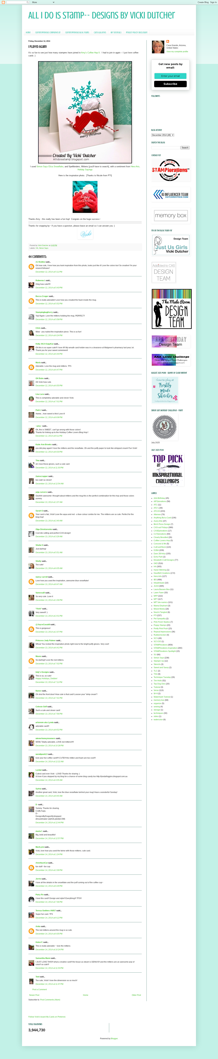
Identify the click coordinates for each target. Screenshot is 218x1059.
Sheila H (39, 545)
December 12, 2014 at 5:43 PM (49, 288)
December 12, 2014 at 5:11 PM (49, 272)
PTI (155, 615)
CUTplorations (160, 534)
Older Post (136, 995)
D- (37, 804)
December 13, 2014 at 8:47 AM (49, 584)
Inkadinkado (159, 583)
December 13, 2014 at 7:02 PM (49, 664)
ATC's (156, 508)
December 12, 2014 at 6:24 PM (49, 335)
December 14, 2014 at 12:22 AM (50, 761)
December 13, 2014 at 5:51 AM (49, 552)
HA (37, 248)
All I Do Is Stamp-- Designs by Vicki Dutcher (101, 15)
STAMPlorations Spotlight (165, 651)
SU (155, 654)
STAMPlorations (161, 645)
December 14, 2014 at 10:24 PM (50, 949)
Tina (37, 460)
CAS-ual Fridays (161, 527)
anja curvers (41, 492)
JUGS (156, 586)
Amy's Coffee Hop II (90, 52)
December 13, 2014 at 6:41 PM (49, 648)
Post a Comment (39, 989)
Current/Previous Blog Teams (77, 32)
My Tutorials (116, 32)
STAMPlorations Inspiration (165, 648)
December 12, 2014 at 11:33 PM (49, 468)
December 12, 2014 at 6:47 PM (49, 370)
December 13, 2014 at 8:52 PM (49, 730)
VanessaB (40, 593)
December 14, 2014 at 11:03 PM (49, 968)
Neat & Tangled (160, 612)
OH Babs (40, 378)
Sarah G (39, 511)
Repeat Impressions (162, 632)
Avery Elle (158, 521)
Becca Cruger (42, 296)
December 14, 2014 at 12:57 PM (50, 838)
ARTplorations (160, 501)
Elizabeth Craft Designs (164, 560)
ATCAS (157, 511)
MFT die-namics (161, 602)
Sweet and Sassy (161, 667)
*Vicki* (39, 609)
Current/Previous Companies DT (47, 32)
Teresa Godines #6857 (46, 910)
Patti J (38, 410)
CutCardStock (160, 547)
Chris (38, 328)
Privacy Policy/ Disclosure (136, 32)
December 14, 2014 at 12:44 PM (50, 822)
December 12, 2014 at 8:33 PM (49, 452)
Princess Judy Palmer (46, 640)
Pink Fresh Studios (162, 622)
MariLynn (40, 847)
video (156, 716)
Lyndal (39, 770)
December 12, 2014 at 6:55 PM (49, 385)
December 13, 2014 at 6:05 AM (49, 568)
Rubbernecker (160, 635)
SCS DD (157, 641)
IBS (155, 580)
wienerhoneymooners (45, 738)
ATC (155, 505)
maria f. (39, 831)
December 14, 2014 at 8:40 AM (49, 796)
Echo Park (158, 557)
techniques (158, 713)
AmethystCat (42, 863)
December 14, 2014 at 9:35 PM (49, 934)
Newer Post (34, 995)
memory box (159, 700)
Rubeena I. (40, 280)
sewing (157, 707)
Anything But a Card (162, 518)
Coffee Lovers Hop (162, 540)
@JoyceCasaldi (43, 624)
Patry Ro (40, 895)
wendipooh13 (42, 754)
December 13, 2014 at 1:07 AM (49, 502)
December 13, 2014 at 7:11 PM (49, 682)
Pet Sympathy (160, 619)
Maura (38, 656)
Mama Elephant (160, 606)
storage (157, 710)
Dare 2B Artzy (159, 554)
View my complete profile (177, 51)
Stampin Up (159, 661)
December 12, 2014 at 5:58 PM (49, 319)
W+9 (156, 693)
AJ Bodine (40, 262)
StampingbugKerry (44, 312)
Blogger (114, 1038)
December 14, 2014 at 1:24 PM (49, 854)
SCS (156, 638)
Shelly (38, 561)
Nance (38, 691)
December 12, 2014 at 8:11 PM (49, 436)
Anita (38, 926)
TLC (155, 671)
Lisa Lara (40, 394)
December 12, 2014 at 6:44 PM (49, 354)
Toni (37, 977)
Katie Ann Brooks (44, 444)
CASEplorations (161, 531)
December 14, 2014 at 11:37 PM (49, 984)
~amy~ (39, 426)
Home (28, 32)
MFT (156, 599)
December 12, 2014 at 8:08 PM (49, 417)
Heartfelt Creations (162, 573)
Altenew (157, 514)
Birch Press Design (162, 524)
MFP (156, 596)
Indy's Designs (42, 672)
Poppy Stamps (160, 625)
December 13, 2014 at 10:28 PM (50, 745)
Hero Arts (158, 576)
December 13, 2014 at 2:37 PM (49, 632)
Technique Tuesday (162, 677)
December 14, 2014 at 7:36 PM (49, 902)
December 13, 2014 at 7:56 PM (49, 714)
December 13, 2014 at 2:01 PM (49, 616)
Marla (38, 362)
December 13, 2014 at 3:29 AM (49, 536)
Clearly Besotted (161, 537)
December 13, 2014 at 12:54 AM (50, 484)
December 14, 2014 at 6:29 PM (49, 886)
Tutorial (157, 687)
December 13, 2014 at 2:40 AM (49, 521)
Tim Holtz (158, 680)
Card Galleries (100, 32)
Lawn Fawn (159, 592)
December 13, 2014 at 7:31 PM (49, 698)
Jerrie (38, 879)
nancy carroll (42, 577)
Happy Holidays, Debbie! (46, 678)
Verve (156, 690)
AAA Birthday (159, 498)
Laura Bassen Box (162, 589)
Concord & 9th (160, 544)
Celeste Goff (41, 707)
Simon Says (43, 248)
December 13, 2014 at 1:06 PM (49, 600)
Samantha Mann (43, 958)
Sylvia (38, 789)
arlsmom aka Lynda (45, 722)
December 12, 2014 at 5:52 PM (49, 304)
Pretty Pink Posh (161, 628)
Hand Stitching (160, 570)
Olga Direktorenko (44, 529)
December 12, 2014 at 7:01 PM (49, 401)
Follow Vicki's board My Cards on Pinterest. (47, 1017)
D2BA (156, 550)
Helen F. (39, 942)
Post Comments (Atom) (50, 1000)
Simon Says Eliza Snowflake (50, 166)
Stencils (157, 664)
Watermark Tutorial (162, 697)
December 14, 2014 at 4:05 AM (49, 780)
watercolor (158, 719)
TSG (156, 674)
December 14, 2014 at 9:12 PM (49, 918)
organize (157, 703)
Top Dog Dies (159, 684)
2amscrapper (42, 476)
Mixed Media (159, 609)
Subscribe (170, 83)
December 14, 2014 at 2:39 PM (49, 870)
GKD (156, 563)
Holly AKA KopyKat (44, 344)
